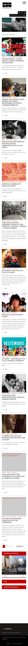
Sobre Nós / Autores (17, 643)
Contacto (8, 643)
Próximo (19, 546)
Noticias (20, 516)
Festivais (15, 182)
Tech (25, 516)
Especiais (14, 57)
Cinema (9, 57)
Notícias (20, 57)
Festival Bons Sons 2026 (10, 573)
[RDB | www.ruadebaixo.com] (11, 5)
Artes (5, 576)
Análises (4, 57)
